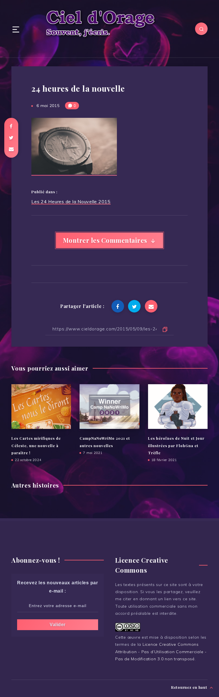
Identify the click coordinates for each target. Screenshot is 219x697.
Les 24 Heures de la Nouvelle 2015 (71, 201)
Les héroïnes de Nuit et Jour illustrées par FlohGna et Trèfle (176, 445)
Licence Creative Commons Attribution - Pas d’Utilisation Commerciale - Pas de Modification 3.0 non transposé (161, 651)
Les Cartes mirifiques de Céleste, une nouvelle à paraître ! (36, 445)
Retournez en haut (189, 687)
